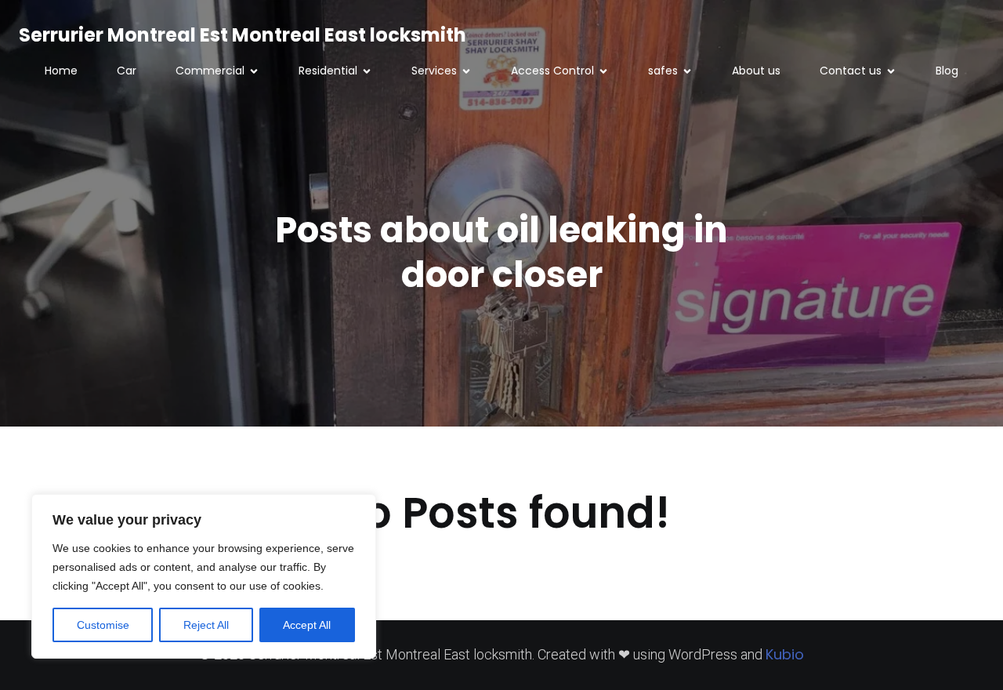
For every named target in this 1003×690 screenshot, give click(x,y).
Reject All (206, 625)
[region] (203, 576)
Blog (947, 70)
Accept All (307, 625)
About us (756, 70)
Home (61, 70)
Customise (103, 625)
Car (126, 70)
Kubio (785, 654)
